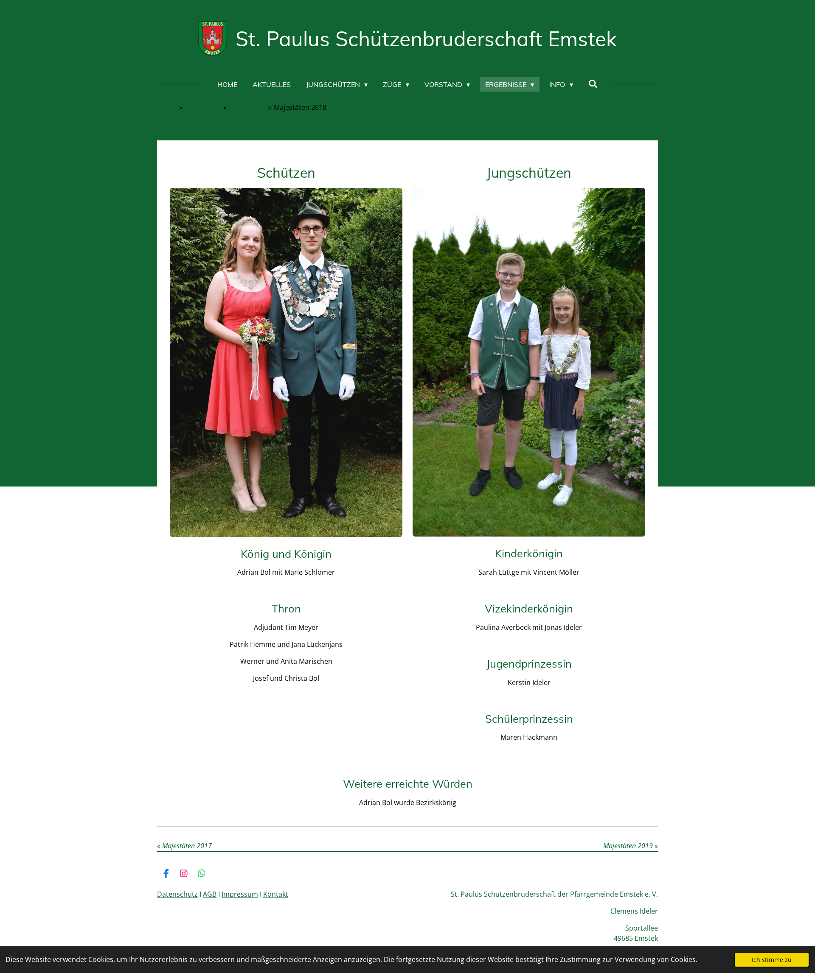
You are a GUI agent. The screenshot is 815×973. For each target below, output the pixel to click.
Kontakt (275, 894)
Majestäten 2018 (300, 107)
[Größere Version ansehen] (286, 362)
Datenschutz (177, 894)
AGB (209, 894)
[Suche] (593, 83)
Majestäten (247, 107)
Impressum (240, 894)
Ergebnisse (203, 107)
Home (167, 107)
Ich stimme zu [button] (772, 960)
